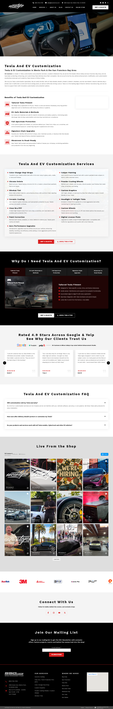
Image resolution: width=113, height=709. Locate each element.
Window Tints (39, 696)
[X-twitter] (107, 2)
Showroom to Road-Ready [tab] (98, 272)
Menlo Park (65, 685)
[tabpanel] (56, 292)
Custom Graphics (40, 688)
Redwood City (66, 691)
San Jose (64, 694)
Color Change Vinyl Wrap (42, 685)
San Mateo (65, 697)
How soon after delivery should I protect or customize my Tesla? (29, 416)
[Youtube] (59, 612)
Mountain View (66, 688)
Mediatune (105, 707)
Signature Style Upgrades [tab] (77, 272)
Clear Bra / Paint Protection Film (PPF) (44, 681)
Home (34, 7)
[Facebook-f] (48, 612)
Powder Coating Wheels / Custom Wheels (45, 692)
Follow (105, 454)
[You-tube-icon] (105, 2)
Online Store (80, 7)
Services (42, 7)
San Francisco (66, 679)
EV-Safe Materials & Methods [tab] (35, 272)
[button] (56, 402)
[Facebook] (100, 2)
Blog (60, 7)
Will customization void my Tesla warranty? (22, 403)
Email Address (56, 647)
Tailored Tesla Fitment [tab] (14, 272)
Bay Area (64, 677)
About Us (53, 7)
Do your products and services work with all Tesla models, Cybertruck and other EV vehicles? (39, 425)
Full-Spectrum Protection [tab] (56, 272)
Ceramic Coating (40, 677)
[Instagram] (103, 2)
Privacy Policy (89, 707)
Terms (82, 707)
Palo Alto (64, 682)
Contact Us (69, 7)
